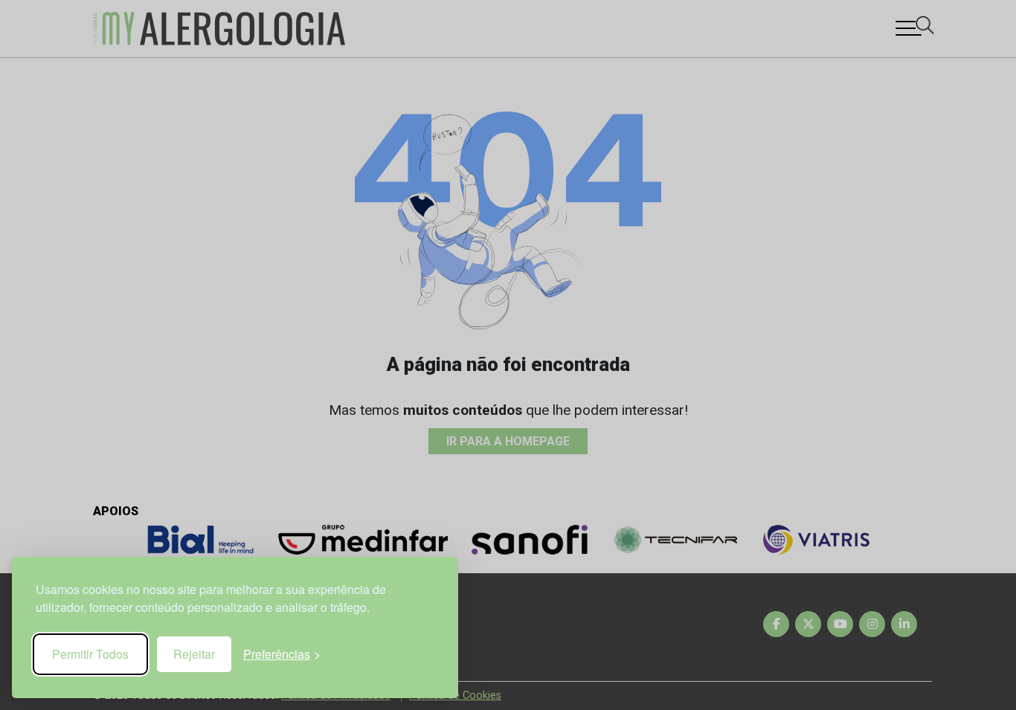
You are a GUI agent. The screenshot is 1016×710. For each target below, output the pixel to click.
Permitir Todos (90, 653)
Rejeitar (194, 653)
